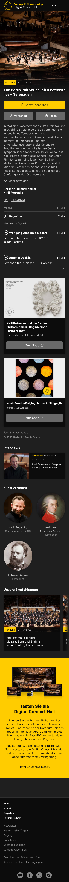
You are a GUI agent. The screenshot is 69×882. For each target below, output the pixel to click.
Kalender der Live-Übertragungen (23, 862)
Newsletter (10, 825)
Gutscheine (10, 839)
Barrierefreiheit (12, 817)
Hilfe (6, 803)
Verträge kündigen (14, 844)
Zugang (8, 835)
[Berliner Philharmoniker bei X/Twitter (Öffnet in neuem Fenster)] (39, 875)
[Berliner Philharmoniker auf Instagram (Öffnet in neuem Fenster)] (49, 875)
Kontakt (8, 808)
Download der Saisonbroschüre (22, 857)
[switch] (62, 247)
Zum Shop (32, 345)
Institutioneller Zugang (16, 830)
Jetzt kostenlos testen (34, 767)
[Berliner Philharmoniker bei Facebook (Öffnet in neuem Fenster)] (30, 875)
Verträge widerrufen (15, 849)
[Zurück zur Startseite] (23, 5)
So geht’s (9, 813)
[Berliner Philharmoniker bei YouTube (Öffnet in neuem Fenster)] (20, 875)
